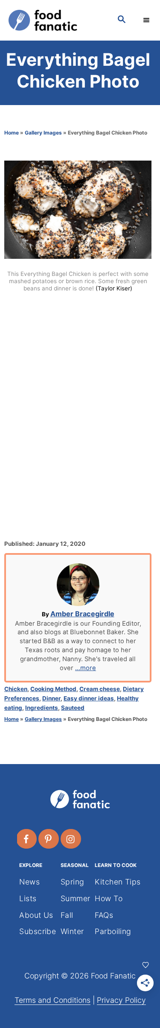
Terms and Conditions (52, 1000)
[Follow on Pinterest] (49, 839)
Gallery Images (43, 132)
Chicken (15, 688)
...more (85, 668)
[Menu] (147, 20)
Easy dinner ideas (89, 698)
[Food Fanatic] (54, 20)
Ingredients (41, 707)
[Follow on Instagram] (71, 839)
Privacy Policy (121, 1000)
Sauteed (72, 707)
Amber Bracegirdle (82, 613)
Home (11, 132)
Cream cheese (99, 688)
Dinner (51, 698)
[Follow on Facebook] (27, 839)
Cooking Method (53, 688)
